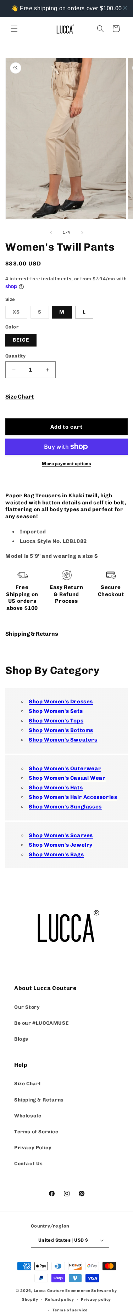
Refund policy (59, 1299)
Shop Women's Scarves (61, 835)
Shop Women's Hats (56, 787)
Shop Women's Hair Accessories (73, 797)
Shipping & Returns (31, 633)
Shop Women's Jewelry (61, 845)
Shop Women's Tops (56, 720)
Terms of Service (36, 1132)
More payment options (66, 463)
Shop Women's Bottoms (61, 730)
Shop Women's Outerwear (65, 768)
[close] (125, 7)
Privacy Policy (32, 1148)
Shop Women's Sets (56, 711)
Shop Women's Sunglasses (65, 806)
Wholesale (27, 1116)
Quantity (15, 356)
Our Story (27, 1007)
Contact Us (28, 1164)
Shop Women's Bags (56, 854)
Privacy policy (96, 1299)
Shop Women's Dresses (61, 701)
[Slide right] (82, 232)
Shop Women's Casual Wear (67, 778)
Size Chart (19, 396)
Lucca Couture (49, 1290)
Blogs (21, 1039)
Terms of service (70, 1310)
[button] (14, 28)
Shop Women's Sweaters (63, 740)
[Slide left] (51, 232)
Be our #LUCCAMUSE (41, 1023)
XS (20, 314)
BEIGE (21, 340)
